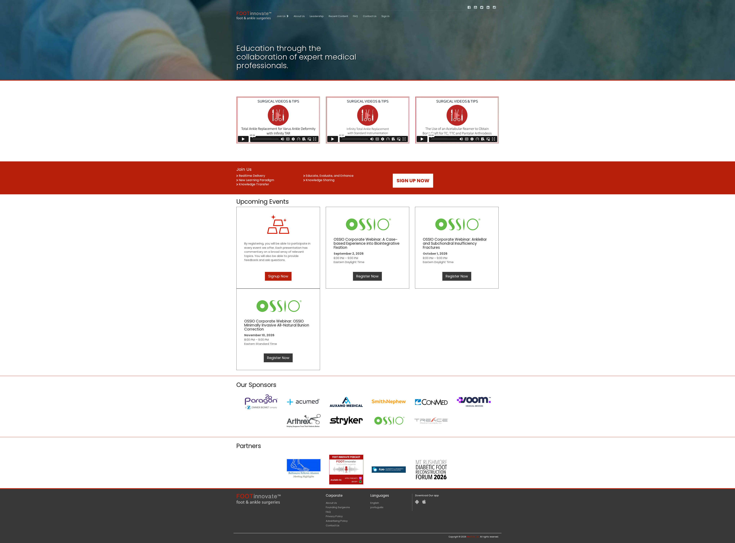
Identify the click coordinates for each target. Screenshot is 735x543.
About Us (299, 16)
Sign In (385, 16)
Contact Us (369, 16)
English (374, 503)
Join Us (281, 16)
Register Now (367, 276)
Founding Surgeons (338, 507)
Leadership (317, 16)
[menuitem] (282, 16)
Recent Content (338, 16)
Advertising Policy (337, 521)
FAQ (355, 16)
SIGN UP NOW (413, 180)
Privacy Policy (334, 516)
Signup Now (278, 276)
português (376, 507)
